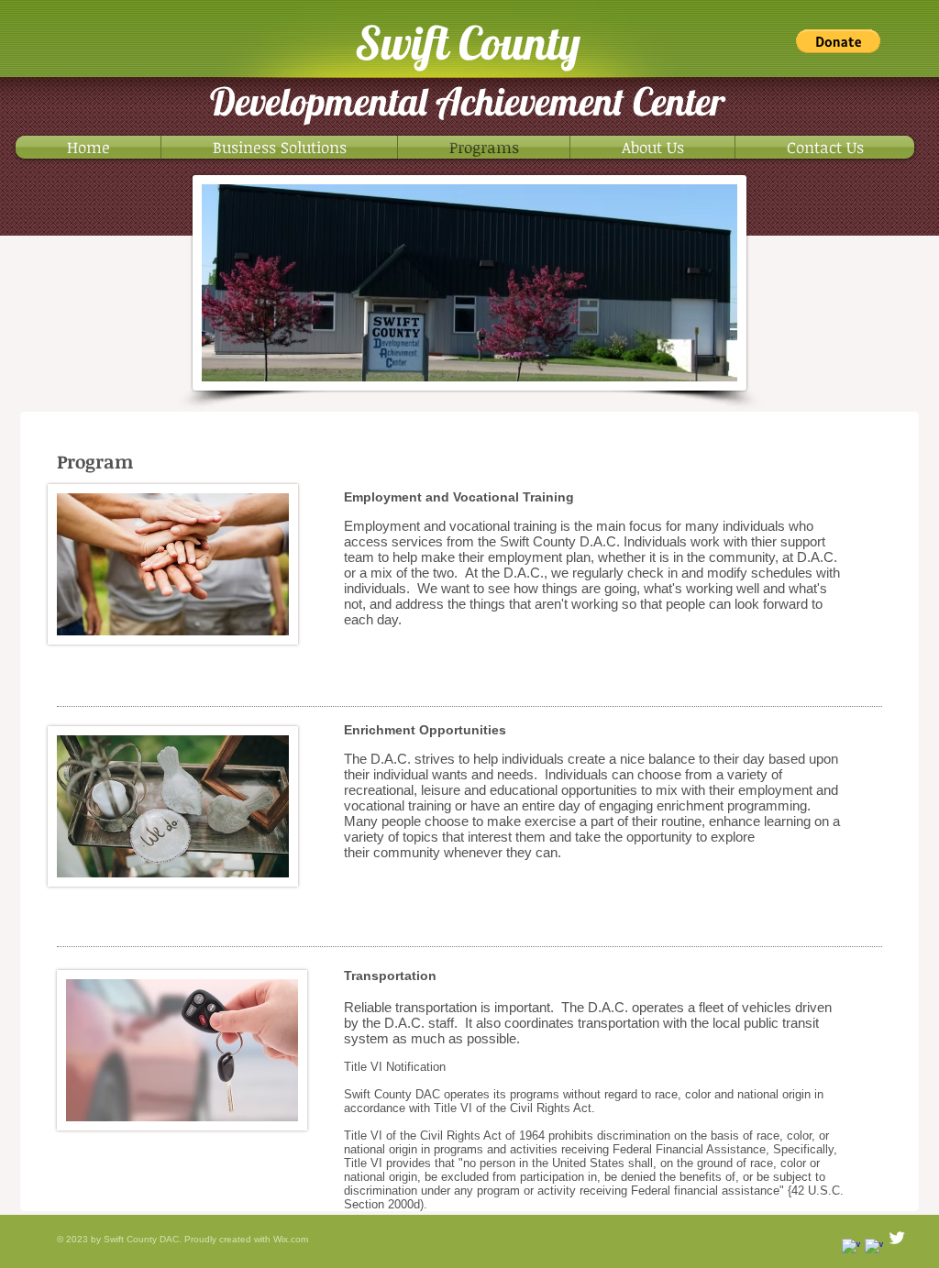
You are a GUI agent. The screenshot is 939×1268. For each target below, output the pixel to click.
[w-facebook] (874, 1248)
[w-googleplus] (851, 1248)
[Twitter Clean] (897, 1238)
